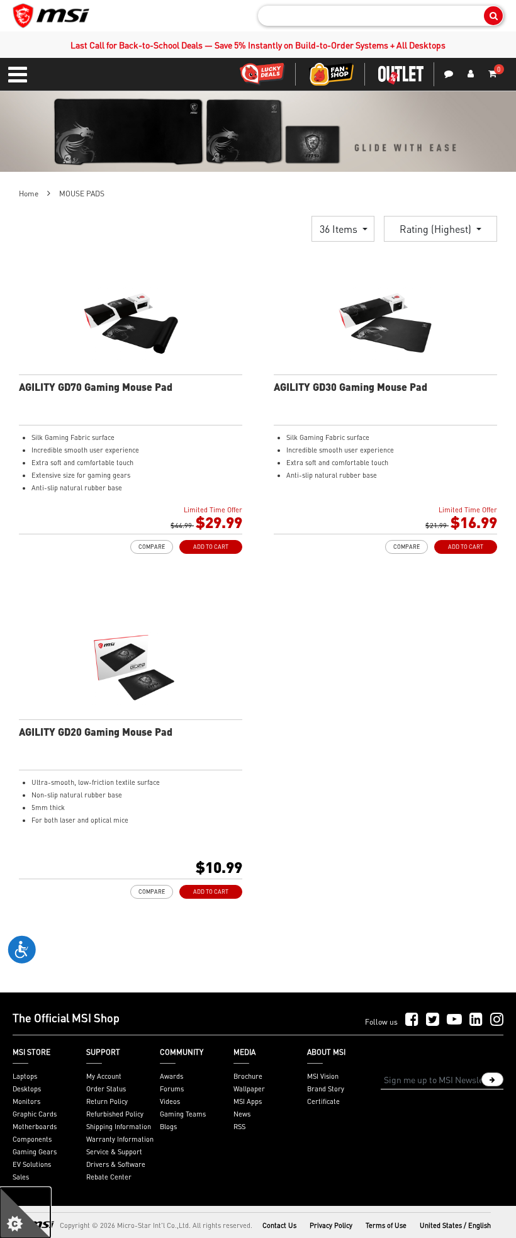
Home (28, 193)
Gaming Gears (35, 1151)
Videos (170, 1101)
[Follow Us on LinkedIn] (476, 1020)
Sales (21, 1177)
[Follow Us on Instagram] (496, 1020)
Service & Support (114, 1151)
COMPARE (151, 546)
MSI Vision (323, 1076)
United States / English (455, 1225)
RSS (239, 1126)
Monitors (26, 1101)
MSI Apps (247, 1101)
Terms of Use (386, 1225)
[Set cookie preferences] (25, 1213)
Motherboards (35, 1126)
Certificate (323, 1101)
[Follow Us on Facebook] (411, 1020)
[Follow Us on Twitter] (432, 1020)
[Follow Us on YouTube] (454, 1020)
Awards (171, 1076)
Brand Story (325, 1088)
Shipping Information (118, 1126)
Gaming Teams (183, 1114)
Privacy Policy (331, 1225)
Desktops (27, 1088)
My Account (103, 1076)
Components (32, 1139)
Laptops (25, 1076)
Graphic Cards (35, 1114)
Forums (172, 1088)
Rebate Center (109, 1177)
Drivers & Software (115, 1164)
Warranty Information (120, 1139)
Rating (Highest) (437, 228)
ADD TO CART (210, 546)
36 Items (340, 228)
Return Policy (107, 1101)
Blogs (168, 1126)
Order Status (106, 1088)
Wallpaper (249, 1088)
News (241, 1114)
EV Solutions (32, 1164)
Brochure (247, 1076)
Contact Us (279, 1225)
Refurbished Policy (114, 1114)
